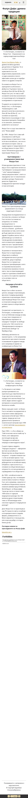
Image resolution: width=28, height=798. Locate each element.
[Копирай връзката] (19, 796)
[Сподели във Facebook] (9, 796)
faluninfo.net (6, 532)
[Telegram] (17, 2)
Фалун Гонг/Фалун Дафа (10, 62)
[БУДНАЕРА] (8, 2)
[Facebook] (15, 2)
